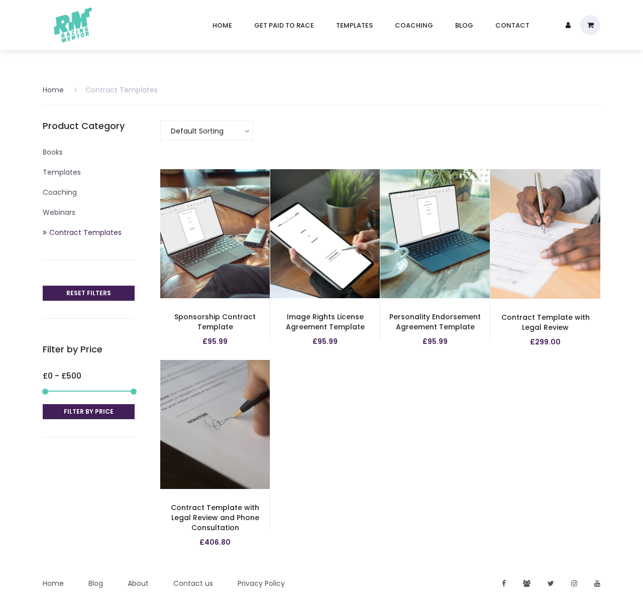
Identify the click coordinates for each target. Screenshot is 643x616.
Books (53, 152)
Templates (62, 172)
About (138, 583)
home (222, 25)
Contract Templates (121, 90)
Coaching (60, 192)
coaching (414, 25)
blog (464, 25)
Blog (95, 583)
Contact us (193, 583)
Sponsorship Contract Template (215, 322)
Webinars (59, 212)
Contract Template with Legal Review (545, 322)
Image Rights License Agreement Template (325, 322)
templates (354, 25)
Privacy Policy (261, 583)
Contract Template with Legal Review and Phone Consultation (215, 518)
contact (512, 25)
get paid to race (284, 25)
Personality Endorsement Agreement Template (435, 322)
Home (53, 90)
